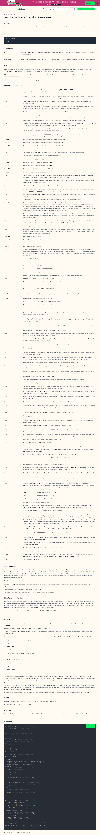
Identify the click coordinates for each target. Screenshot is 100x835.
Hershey (76, 206)
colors (10, 571)
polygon (36, 678)
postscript (75, 713)
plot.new (71, 405)
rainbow (30, 592)
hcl (19, 592)
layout (37, 383)
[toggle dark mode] (72, 9)
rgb (13, 592)
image (65, 678)
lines (36, 159)
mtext (65, 89)
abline (85, 676)
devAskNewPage (63, 111)
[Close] (97, 3)
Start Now (89, 3)
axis (91, 396)
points (56, 120)
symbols (26, 678)
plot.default (52, 101)
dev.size (59, 194)
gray (23, 592)
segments (41, 330)
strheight (39, 191)
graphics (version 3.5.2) (11, 14)
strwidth (31, 191)
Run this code (90, 726)
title (71, 89)
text (61, 89)
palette (78, 573)
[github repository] (76, 9)
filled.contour (56, 678)
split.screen (46, 383)
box (47, 123)
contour (49, 678)
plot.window (83, 505)
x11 (70, 713)
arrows (31, 678)
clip (44, 539)
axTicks (27, 502)
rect (41, 678)
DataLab (28, 832)
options (8, 625)
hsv (16, 592)
